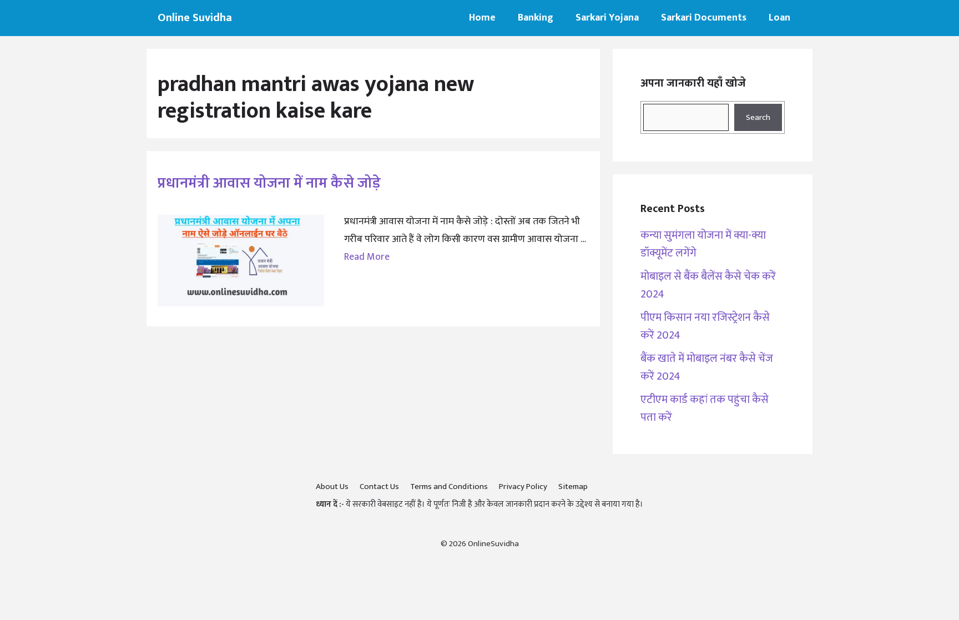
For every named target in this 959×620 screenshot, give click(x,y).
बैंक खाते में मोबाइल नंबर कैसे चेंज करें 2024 (706, 367)
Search (758, 117)
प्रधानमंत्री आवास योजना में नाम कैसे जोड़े (269, 182)
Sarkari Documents (703, 17)
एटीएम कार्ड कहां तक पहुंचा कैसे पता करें (704, 408)
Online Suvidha (195, 17)
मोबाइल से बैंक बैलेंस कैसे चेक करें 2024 (708, 285)
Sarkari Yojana (607, 17)
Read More (367, 257)
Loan (779, 17)
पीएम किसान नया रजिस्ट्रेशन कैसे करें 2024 (705, 326)
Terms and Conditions (449, 486)
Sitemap (573, 486)
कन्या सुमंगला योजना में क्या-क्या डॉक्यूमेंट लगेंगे (703, 244)
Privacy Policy (523, 486)
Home (482, 17)
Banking (535, 17)
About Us (332, 486)
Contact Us (379, 486)
